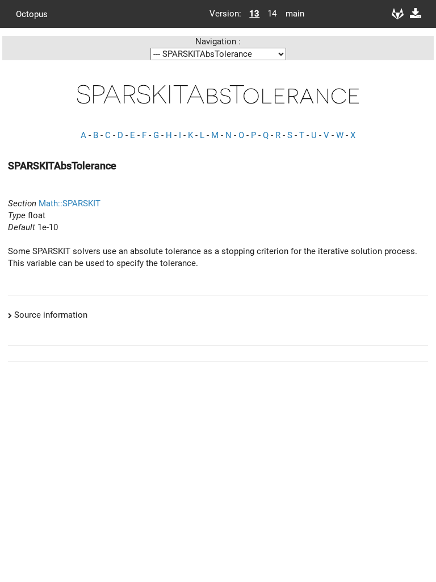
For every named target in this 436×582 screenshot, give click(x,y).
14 (271, 14)
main (291, 14)
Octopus (32, 14)
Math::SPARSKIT (69, 203)
